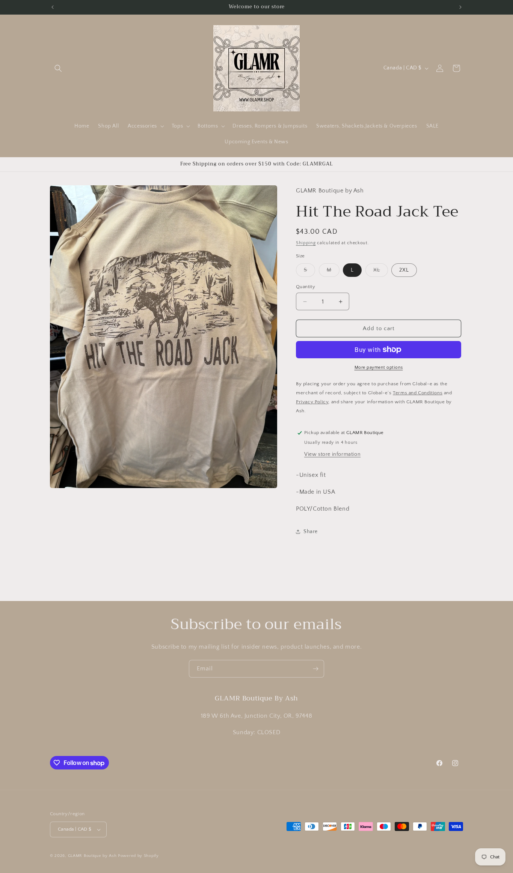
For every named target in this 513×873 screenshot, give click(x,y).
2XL (404, 270)
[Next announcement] (460, 7)
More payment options (379, 367)
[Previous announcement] (52, 7)
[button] (58, 68)
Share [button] (310, 532)
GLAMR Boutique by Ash (92, 855)
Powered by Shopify (138, 855)
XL (380, 272)
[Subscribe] (315, 669)
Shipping (306, 242)
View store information (332, 454)
